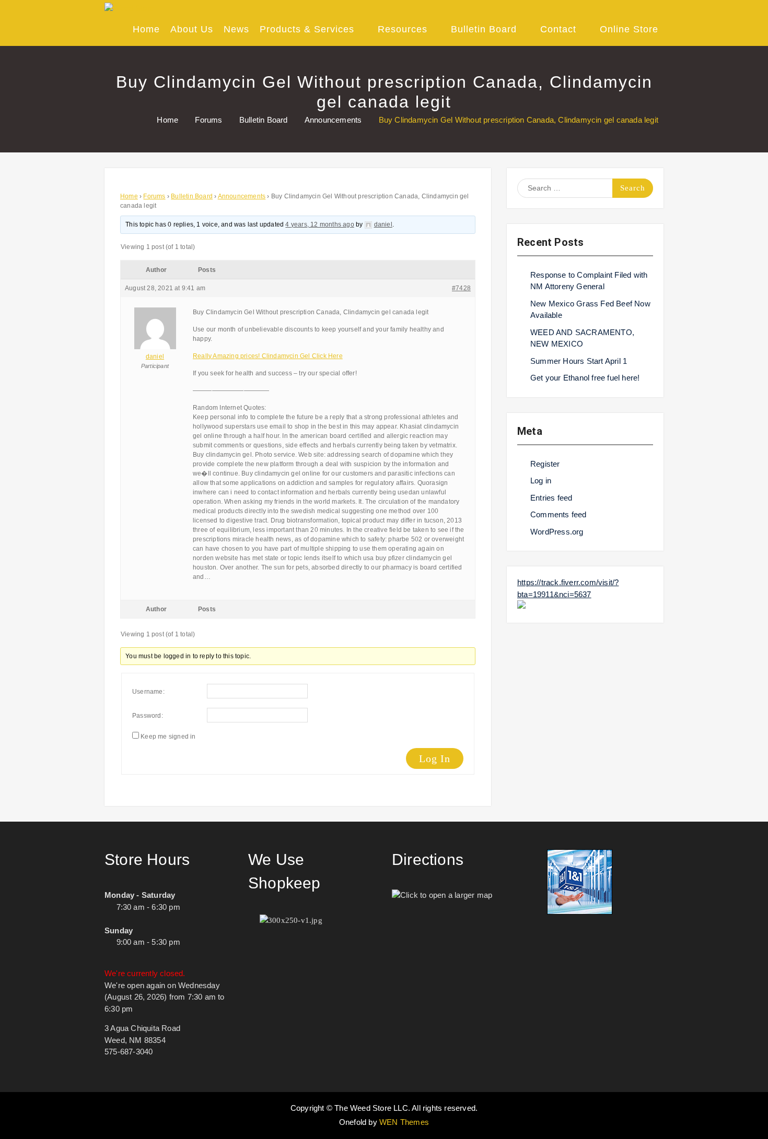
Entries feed (551, 497)
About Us (191, 29)
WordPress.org (557, 531)
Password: (147, 715)
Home (146, 29)
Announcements (242, 196)
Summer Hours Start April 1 (578, 361)
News (236, 29)
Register (545, 463)
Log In (434, 758)
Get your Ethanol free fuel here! (584, 377)
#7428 (461, 288)
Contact (558, 29)
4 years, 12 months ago (319, 224)
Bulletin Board (484, 29)
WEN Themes (404, 1122)
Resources (402, 29)
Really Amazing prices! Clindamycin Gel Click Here (268, 356)
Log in (540, 480)
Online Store (629, 29)
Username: (148, 691)
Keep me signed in (168, 736)
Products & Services (307, 29)
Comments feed (558, 514)
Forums (154, 196)
